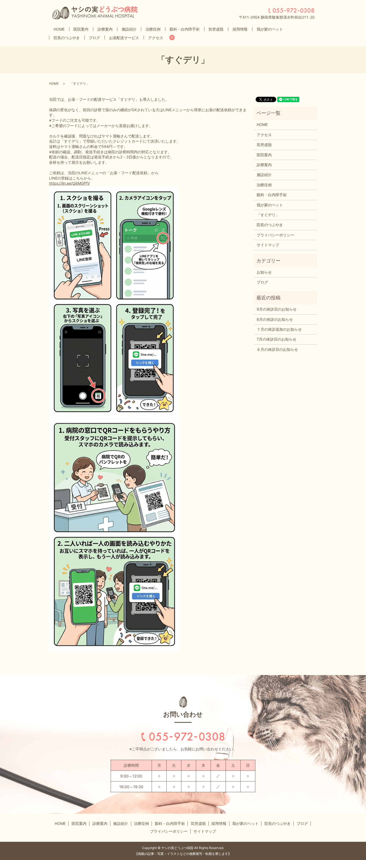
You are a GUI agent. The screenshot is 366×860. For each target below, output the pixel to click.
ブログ (94, 37)
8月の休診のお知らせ (275, 319)
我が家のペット (270, 29)
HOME (59, 29)
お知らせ (264, 272)
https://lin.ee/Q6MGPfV (69, 183)
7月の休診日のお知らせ (276, 339)
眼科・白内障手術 (185, 29)
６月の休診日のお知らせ (277, 349)
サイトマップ (268, 245)
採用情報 (240, 29)
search (174, 37)
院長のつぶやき (67, 37)
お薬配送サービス (124, 37)
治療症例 (152, 29)
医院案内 (80, 29)
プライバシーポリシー (275, 235)
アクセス (155, 37)
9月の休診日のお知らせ (277, 309)
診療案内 (105, 29)
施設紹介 (129, 29)
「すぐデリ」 (268, 215)
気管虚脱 (215, 29)
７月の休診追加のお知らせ (279, 329)
